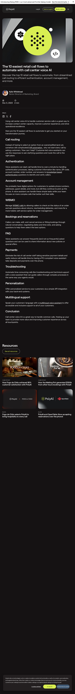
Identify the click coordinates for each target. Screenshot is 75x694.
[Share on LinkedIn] (3, 116)
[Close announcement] (73, 2)
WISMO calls (18, 205)
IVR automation (36, 148)
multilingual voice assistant (50, 303)
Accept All (49, 686)
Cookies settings (36, 686)
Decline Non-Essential (63, 686)
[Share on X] (7, 116)
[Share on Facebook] (10, 116)
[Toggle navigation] (68, 9)
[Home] (10, 9)
